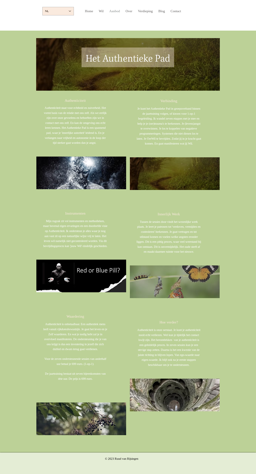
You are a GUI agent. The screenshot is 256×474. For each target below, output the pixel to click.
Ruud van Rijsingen (126, 458)
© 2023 (110, 458)
